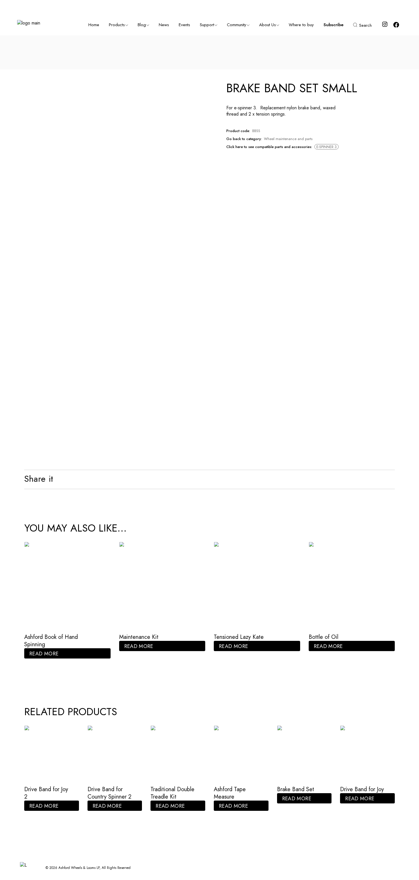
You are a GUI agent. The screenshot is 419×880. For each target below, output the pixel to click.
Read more (43, 653)
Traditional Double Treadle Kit (172, 793)
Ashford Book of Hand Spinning (51, 641)
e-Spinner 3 (326, 146)
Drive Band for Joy (362, 789)
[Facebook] (396, 26)
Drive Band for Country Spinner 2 (109, 793)
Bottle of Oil (323, 637)
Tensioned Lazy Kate (239, 637)
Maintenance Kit (138, 637)
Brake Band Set (295, 789)
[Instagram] (384, 26)
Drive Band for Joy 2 (46, 793)
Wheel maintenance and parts (288, 138)
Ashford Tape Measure (230, 793)
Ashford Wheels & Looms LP (78, 867)
